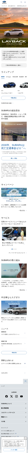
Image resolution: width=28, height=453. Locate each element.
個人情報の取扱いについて (7, 433)
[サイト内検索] (21, 2)
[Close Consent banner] (25, 438)
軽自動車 (21, 76)
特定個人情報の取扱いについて (8, 436)
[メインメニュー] (25, 2)
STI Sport (8, 76)
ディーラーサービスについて (17, 253)
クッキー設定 (14, 449)
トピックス (4, 373)
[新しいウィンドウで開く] (14, 308)
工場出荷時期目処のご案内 (13, 65)
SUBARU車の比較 (6, 103)
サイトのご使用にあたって (7, 430)
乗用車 (3, 76)
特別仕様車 (15, 76)
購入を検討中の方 (11, 5)
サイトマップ (4, 427)
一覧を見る (13, 98)
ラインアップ (4, 5)
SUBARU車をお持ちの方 (21, 5)
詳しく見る (14, 158)
